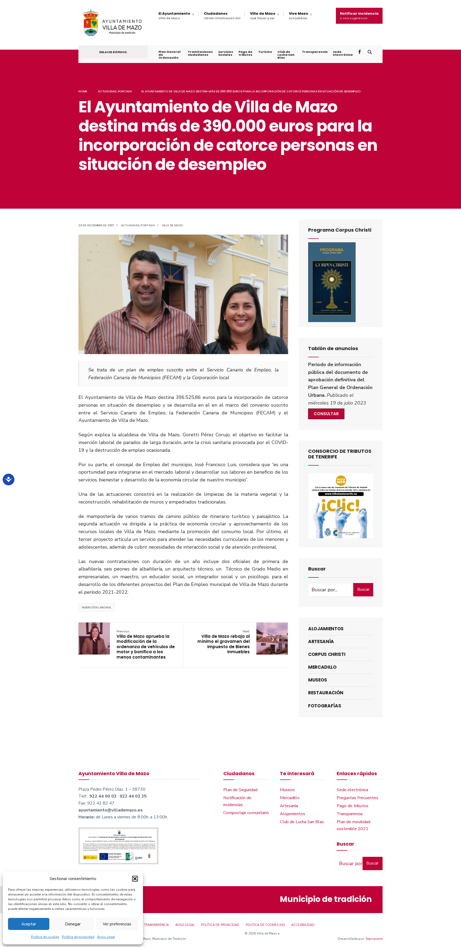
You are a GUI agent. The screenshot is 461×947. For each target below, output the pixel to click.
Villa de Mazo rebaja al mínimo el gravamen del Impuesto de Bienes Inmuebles (223, 642)
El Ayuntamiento (174, 15)
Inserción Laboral (96, 607)
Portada (125, 91)
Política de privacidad (78, 937)
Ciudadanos (222, 15)
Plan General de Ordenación (169, 55)
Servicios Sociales (225, 53)
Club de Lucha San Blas (286, 55)
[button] (135, 878)
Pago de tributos (245, 53)
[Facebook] (360, 51)
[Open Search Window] (370, 51)
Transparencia (315, 52)
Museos (317, 680)
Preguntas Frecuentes (357, 798)
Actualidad (107, 91)
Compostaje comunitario (246, 813)
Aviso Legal (106, 937)
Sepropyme (374, 939)
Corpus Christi (326, 654)
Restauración (325, 693)
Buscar (363, 589)
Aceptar (28, 924)
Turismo (265, 52)
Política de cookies (45, 937)
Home (82, 91)
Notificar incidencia (359, 15)
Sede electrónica (343, 53)
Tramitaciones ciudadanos (200, 53)
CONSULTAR (326, 414)
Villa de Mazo (262, 15)
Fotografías (324, 706)
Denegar (73, 924)
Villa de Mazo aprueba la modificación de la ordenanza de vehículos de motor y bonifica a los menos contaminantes (146, 644)
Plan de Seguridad (240, 790)
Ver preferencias (117, 924)
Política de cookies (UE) (265, 925)
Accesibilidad (303, 925)
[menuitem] (178, 16)
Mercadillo (322, 667)
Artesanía (321, 641)
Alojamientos (326, 628)
